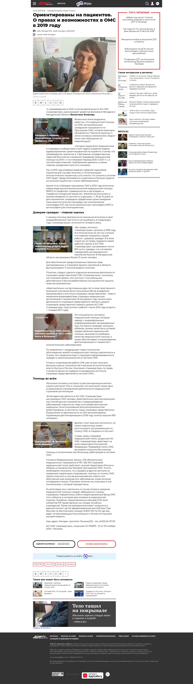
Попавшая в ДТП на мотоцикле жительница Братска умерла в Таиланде (139, 61)
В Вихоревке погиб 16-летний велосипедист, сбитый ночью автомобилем (139, 51)
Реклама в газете (86, 636)
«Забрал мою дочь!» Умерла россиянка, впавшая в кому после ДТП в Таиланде (139, 19)
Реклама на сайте (68, 636)
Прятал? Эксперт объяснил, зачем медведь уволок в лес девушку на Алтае (143, 95)
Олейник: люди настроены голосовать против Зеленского (141, 144)
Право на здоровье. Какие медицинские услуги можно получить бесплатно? (97, 585)
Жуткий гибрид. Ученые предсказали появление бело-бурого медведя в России (144, 104)
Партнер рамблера (72, 674)
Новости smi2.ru (41, 628)
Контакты (54, 636)
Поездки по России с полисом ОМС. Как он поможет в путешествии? (98, 593)
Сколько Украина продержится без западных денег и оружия (143, 170)
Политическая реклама (106, 636)
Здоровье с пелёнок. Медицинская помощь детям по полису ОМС (57, 585)
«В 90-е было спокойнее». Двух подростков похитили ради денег (143, 112)
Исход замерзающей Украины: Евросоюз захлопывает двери (141, 162)
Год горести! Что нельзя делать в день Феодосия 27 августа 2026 (139, 30)
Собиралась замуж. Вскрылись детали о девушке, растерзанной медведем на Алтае (142, 87)
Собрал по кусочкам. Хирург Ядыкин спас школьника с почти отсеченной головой (144, 78)
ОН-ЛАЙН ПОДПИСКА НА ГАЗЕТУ (144, 636)
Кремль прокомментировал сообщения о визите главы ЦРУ (142, 136)
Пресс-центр (124, 636)
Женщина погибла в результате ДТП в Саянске (139, 40)
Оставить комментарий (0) (96, 544)
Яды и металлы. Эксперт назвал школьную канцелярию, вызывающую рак (142, 121)
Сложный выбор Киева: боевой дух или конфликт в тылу (143, 153)
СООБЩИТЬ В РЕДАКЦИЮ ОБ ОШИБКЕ (64, 639)
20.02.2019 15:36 (39, 11)
